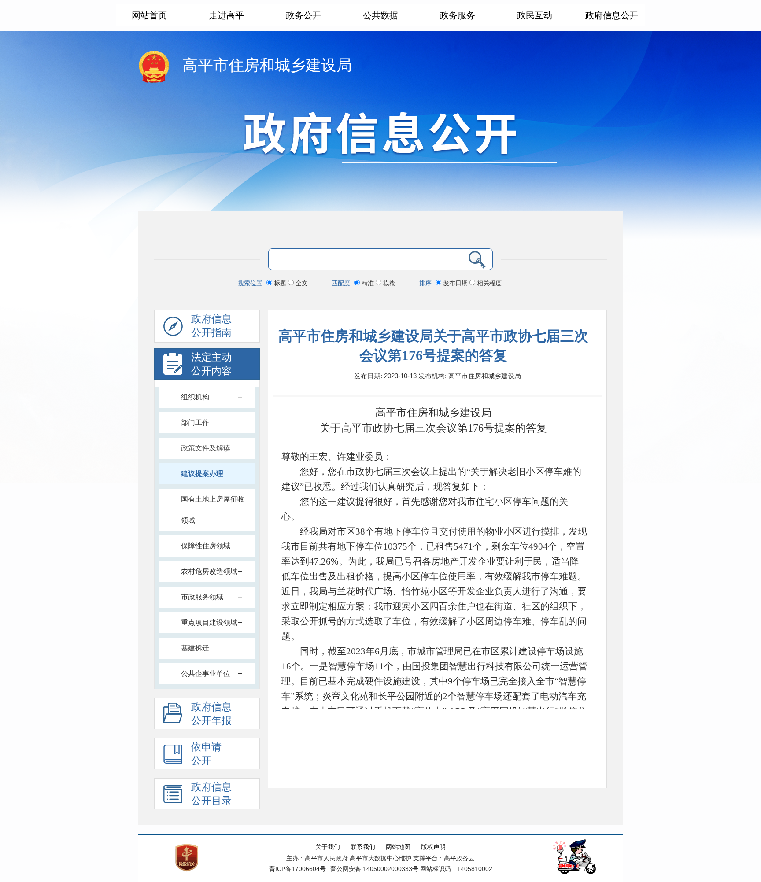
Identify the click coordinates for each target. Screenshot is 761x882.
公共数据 (380, 15)
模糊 (388, 283)
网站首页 (149, 15)
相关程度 (488, 283)
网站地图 (398, 847)
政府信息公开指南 (211, 326)
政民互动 (534, 15)
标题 (280, 283)
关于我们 (327, 847)
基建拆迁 (195, 648)
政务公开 (303, 15)
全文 (301, 283)
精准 (368, 283)
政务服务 (457, 15)
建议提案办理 (202, 473)
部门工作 (195, 422)
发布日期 (455, 283)
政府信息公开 (611, 15)
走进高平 (226, 15)
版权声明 (433, 847)
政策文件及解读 (205, 448)
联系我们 (363, 847)
